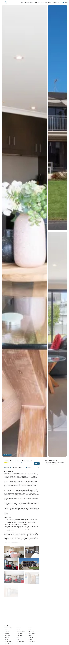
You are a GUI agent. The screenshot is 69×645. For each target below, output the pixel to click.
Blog (58, 2)
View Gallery (7, 454)
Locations (35, 2)
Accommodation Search (28, 2)
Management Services (48, 2)
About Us (54, 2)
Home (22, 2)
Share (37, 463)
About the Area (41, 2)
